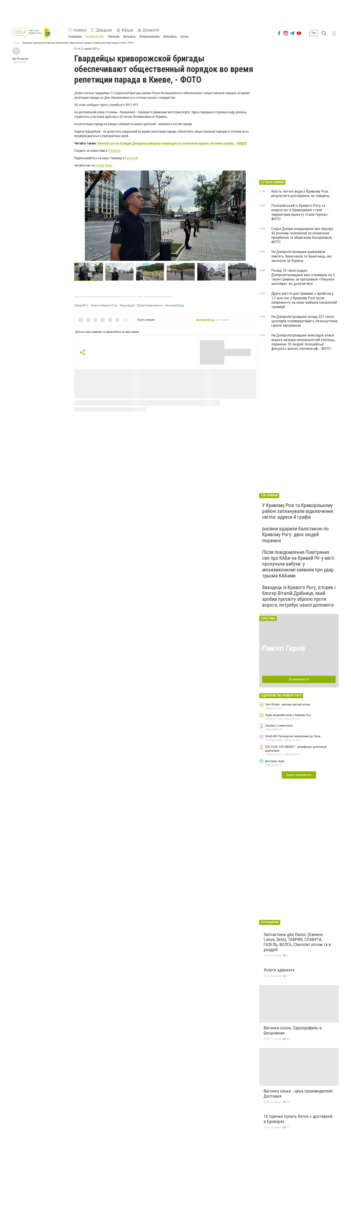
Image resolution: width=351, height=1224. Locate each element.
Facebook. (132, 158)
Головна (16, 43)
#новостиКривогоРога (104, 305)
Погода (184, 36)
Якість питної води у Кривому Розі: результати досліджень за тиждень (300, 193)
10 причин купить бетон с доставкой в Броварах (298, 1119)
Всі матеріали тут (299, 679)
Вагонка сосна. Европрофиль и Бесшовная (293, 1030)
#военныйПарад (174, 305)
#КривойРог (81, 305)
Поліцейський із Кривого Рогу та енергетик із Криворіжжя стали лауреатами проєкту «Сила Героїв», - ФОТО (300, 212)
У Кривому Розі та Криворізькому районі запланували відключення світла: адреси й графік (297, 511)
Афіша (127, 30)
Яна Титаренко (20, 58)
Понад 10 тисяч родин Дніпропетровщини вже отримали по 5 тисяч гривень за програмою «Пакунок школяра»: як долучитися (303, 277)
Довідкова (114, 36)
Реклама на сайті (94, 36)
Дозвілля (151, 30)
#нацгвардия (127, 305)
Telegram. (114, 150)
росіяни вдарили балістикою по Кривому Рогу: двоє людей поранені (295, 534)
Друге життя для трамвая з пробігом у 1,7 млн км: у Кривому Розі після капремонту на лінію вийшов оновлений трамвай (304, 300)
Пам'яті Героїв (283, 648)
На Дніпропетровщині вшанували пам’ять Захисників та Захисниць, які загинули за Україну (301, 256)
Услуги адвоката (279, 969)
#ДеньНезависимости (150, 305)
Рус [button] (314, 33)
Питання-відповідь (149, 36)
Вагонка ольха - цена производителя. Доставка (299, 1093)
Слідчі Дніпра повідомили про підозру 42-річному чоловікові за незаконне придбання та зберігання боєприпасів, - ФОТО (302, 235)
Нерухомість (170, 36)
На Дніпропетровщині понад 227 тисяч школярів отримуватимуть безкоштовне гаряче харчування (304, 321)
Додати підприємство (299, 775)
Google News (104, 165)
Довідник (104, 30)
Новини (79, 30)
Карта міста (129, 36)
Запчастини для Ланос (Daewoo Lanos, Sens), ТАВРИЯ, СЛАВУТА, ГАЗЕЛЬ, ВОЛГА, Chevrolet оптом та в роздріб (297, 942)
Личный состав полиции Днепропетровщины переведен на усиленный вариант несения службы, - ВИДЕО (172, 143)
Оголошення (75, 36)
